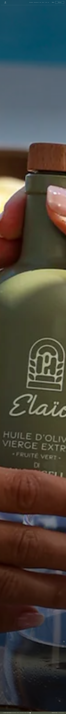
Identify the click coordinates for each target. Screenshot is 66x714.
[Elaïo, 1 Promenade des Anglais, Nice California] (5, 2)
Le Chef (46, 2)
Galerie (43, 2)
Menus (40, 2)
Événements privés (36, 2)
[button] (16, 713)
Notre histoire (31, 2)
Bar (48, 2)
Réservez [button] (59, 2)
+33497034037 (61, 712)
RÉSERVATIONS (55, 712)
